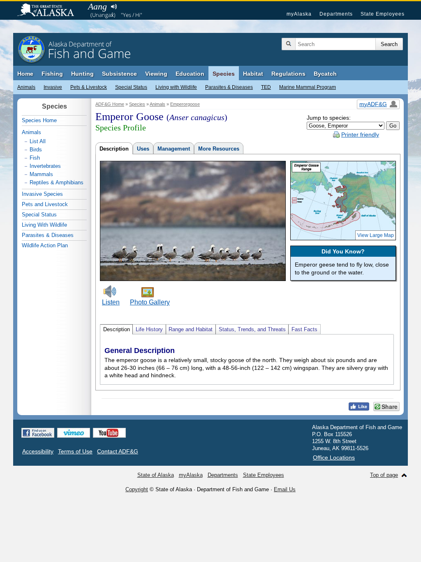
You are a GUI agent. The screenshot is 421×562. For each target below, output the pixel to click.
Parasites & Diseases (229, 87)
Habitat (253, 73)
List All (38, 141)
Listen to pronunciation (114, 6)
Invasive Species (42, 194)
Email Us (285, 489)
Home (25, 73)
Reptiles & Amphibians (56, 182)
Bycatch (325, 73)
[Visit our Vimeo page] (73, 433)
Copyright (136, 489)
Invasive (53, 87)
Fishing (52, 73)
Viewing (156, 73)
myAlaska (299, 14)
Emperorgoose (185, 104)
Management (173, 149)
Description (114, 149)
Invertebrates (45, 166)
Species (224, 73)
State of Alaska (49, 10)
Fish (35, 158)
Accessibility (37, 451)
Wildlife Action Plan (45, 245)
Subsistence (119, 73)
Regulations (288, 73)
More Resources (218, 149)
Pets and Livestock (45, 204)
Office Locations (334, 457)
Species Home (39, 120)
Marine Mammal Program (307, 87)
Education (190, 73)
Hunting (82, 73)
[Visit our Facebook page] (37, 433)
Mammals (41, 174)
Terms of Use (75, 451)
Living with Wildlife (176, 87)
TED (266, 87)
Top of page (384, 475)
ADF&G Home (109, 104)
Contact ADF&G (117, 451)
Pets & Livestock (88, 87)
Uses (143, 149)
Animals (26, 87)
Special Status (131, 87)
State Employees (383, 14)
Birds (36, 149)
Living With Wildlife (44, 225)
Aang (97, 6)
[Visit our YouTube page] (109, 433)
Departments (336, 14)
